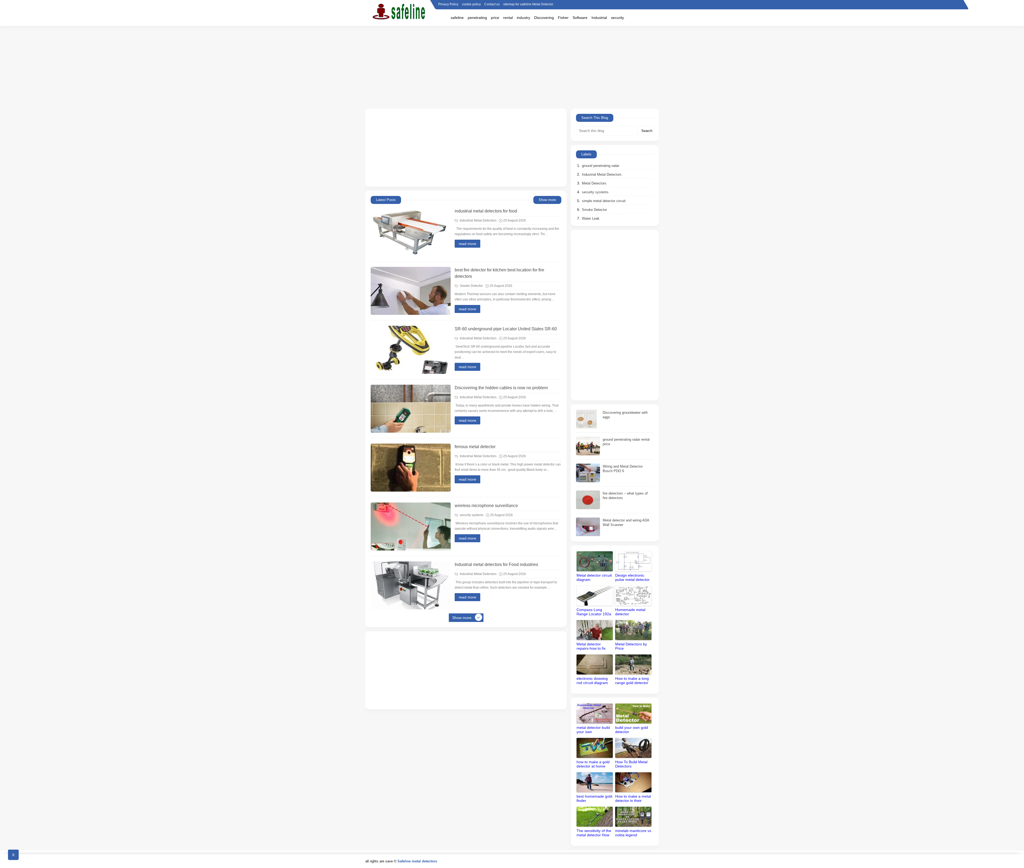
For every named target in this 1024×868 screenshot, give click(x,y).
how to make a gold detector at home (593, 764)
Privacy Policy (448, 4)
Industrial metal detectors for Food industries (496, 564)
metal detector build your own (593, 729)
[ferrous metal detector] (411, 468)
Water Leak (590, 218)
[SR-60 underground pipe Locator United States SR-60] (411, 350)
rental (508, 17)
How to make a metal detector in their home (633, 798)
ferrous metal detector (475, 446)
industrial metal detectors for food (486, 211)
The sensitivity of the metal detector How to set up (594, 833)
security (617, 17)
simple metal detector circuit (604, 201)
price (495, 17)
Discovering (544, 17)
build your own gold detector (631, 729)
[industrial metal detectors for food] (411, 232)
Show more (547, 200)
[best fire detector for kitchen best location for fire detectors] (411, 291)
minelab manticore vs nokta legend (633, 833)
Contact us (492, 4)
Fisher (563, 17)
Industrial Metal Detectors (478, 220)
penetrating (477, 17)
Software (580, 17)
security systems (471, 515)
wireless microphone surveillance (486, 505)
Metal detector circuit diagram (594, 577)
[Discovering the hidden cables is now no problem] (411, 409)
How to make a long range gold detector (632, 680)
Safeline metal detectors (417, 861)
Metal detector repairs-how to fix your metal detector (593, 646)
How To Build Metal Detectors (631, 764)
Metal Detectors (594, 183)
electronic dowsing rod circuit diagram (592, 680)
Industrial (599, 17)
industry (523, 17)
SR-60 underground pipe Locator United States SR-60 (506, 329)
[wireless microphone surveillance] (411, 526)
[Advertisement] (512, 67)
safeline (457, 17)
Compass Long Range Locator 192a (594, 612)
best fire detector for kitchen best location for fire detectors (499, 273)
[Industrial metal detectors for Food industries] (411, 585)
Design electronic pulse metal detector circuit (632, 577)
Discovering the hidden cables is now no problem (501, 387)
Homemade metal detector (630, 612)
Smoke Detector (471, 286)
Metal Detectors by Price (631, 646)
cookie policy (471, 4)
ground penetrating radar (600, 166)
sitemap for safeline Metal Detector (528, 4)
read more (467, 244)
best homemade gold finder (594, 798)
